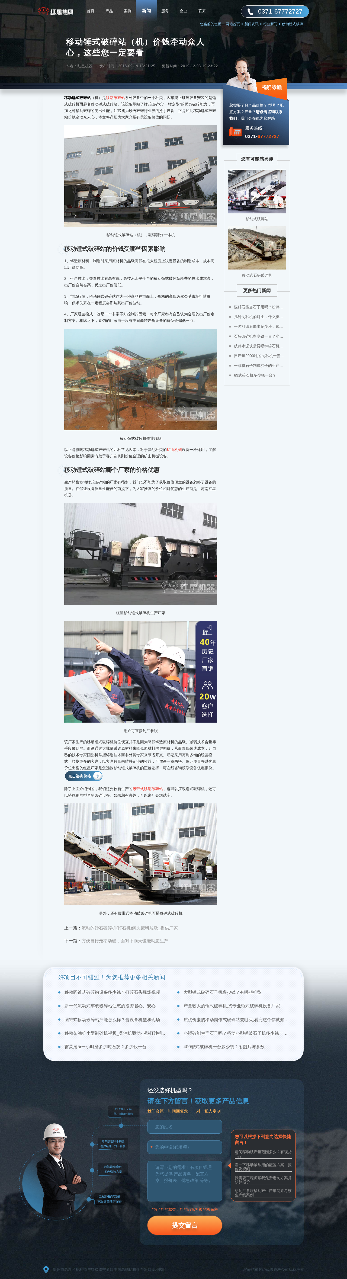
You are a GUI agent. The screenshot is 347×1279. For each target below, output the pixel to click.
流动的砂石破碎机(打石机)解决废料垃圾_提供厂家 (130, 928)
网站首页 (234, 24)
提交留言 (185, 1225)
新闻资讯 (253, 24)
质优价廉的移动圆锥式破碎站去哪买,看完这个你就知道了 (236, 1019)
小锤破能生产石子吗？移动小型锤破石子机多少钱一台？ (236, 1033)
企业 (183, 11)
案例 (127, 11)
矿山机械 (174, 449)
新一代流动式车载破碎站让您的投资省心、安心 (110, 1006)
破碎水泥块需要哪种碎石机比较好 (260, 346)
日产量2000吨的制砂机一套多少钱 (260, 356)
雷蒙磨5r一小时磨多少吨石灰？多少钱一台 (105, 1046)
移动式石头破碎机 (257, 275)
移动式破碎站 (257, 219)
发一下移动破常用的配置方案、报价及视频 (263, 1167)
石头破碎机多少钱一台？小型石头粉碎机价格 (260, 336)
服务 (165, 11)
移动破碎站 (115, 97)
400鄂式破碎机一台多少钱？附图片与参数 (224, 1046)
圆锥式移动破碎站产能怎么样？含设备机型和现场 (112, 1019)
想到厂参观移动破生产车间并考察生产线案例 (263, 1192)
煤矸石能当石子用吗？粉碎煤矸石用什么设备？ (260, 307)
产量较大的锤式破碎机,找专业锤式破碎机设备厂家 (232, 1006)
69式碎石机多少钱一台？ (255, 375)
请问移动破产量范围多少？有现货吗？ (263, 1154)
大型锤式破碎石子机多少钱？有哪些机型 (223, 992)
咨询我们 (271, 87)
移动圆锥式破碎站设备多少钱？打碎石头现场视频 (112, 992)
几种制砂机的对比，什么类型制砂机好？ (260, 317)
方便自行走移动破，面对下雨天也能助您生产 (125, 940)
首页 (90, 11)
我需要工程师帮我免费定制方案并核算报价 (263, 1180)
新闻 (146, 10)
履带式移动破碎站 (148, 789)
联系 (202, 11)
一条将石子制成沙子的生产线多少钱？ (260, 365)
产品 (109, 11)
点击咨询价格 (79, 776)
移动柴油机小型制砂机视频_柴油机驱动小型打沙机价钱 (117, 1033)
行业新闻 (272, 24)
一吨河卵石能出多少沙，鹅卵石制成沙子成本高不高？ (260, 326)
